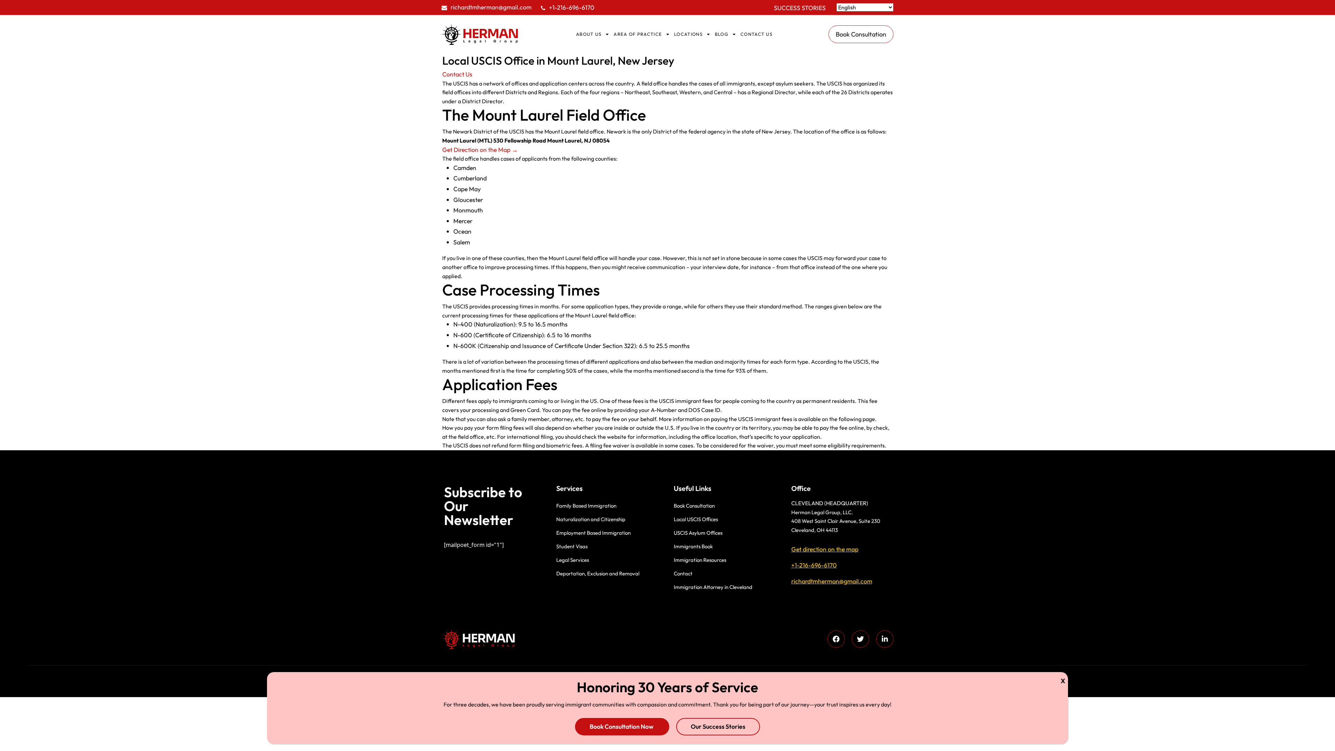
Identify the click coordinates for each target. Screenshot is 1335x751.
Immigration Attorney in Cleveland (713, 587)
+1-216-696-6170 (571, 7)
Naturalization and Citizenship (590, 519)
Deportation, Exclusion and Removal (597, 573)
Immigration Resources (700, 560)
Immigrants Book (693, 546)
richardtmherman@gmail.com (491, 7)
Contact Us (457, 74)
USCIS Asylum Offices (698, 533)
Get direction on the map (824, 549)
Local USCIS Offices (696, 519)
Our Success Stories (718, 726)
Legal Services (572, 560)
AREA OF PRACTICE (638, 34)
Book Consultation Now (622, 726)
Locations (688, 34)
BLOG (721, 34)
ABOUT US (588, 34)
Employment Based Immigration (593, 533)
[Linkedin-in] (884, 639)
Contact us (756, 34)
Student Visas (572, 546)
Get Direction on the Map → (480, 150)
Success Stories (800, 8)
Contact (683, 573)
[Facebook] (836, 639)
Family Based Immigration (586, 505)
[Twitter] (860, 639)
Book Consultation (694, 505)
